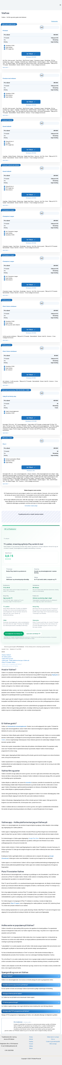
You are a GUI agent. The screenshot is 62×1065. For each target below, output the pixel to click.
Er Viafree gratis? (6, 656)
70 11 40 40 (6, 587)
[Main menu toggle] (60, 5)
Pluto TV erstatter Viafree (8, 662)
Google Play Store (34, 838)
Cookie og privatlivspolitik (53, 1041)
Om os (53, 1039)
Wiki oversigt (53, 1043)
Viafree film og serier (7, 658)
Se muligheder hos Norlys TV (13, 633)
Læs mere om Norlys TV (33, 633)
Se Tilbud (30, 54)
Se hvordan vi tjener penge (31, 505)
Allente (31, 1039)
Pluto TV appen (15, 903)
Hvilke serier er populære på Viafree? (12, 664)
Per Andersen (20, 646)
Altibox (31, 1046)
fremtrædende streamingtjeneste (17, 726)
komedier (28, 782)
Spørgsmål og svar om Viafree (10, 666)
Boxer (31, 1048)
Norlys (31, 1037)
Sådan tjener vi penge (53, 1037)
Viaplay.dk (55, 674)
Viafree (3, 739)
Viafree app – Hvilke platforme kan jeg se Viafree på (15, 660)
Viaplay (31, 1041)
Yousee (31, 1043)
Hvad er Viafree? (6, 655)
